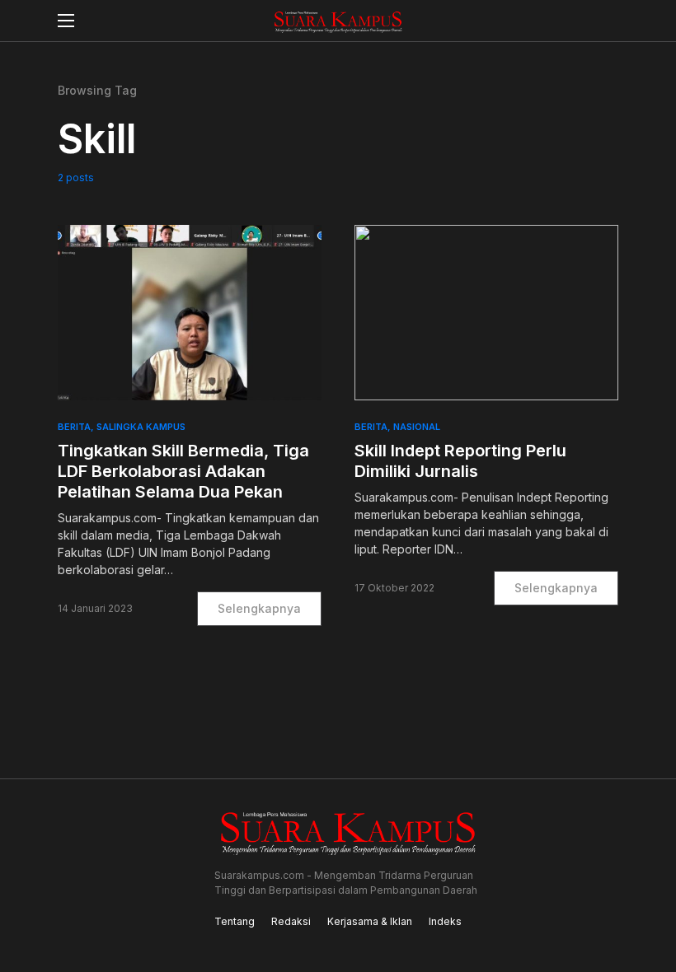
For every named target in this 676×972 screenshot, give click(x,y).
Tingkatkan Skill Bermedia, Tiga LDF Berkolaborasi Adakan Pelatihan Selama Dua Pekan (183, 471)
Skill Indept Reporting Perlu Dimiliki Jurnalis (460, 461)
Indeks (445, 921)
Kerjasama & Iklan (369, 921)
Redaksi (291, 921)
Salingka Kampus (140, 426)
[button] (66, 20)
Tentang (234, 921)
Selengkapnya (259, 608)
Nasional (416, 426)
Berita (74, 426)
